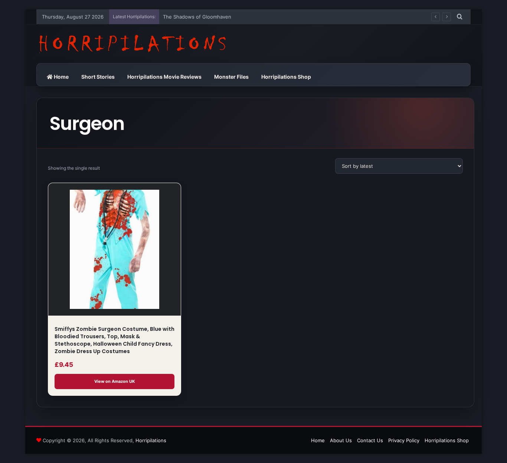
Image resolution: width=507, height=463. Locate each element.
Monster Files (231, 77)
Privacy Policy (403, 440)
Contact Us (370, 440)
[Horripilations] (131, 44)
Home (61, 77)
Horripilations (150, 440)
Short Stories (98, 77)
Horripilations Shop (286, 77)
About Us (341, 440)
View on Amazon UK (114, 381)
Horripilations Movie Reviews (164, 77)
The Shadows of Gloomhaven (197, 17)
